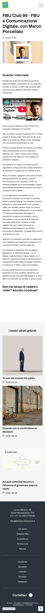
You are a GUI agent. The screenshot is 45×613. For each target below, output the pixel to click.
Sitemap (29, 605)
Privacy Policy (9, 609)
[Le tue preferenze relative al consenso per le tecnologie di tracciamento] (40, 608)
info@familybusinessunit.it (22, 521)
